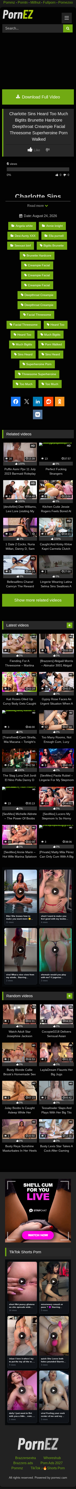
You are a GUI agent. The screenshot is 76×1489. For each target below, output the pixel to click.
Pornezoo (65, 2)
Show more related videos (38, 600)
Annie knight (54, 225)
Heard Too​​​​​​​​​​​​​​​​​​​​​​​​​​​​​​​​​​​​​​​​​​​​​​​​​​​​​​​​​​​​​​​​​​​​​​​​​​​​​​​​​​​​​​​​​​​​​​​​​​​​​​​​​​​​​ (24, 334)
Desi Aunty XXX (25, 235)
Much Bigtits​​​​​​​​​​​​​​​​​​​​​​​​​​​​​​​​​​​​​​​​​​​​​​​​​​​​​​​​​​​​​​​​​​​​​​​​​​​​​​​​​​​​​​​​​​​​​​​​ (24, 344)
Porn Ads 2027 (52, 1463)
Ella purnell (56, 235)
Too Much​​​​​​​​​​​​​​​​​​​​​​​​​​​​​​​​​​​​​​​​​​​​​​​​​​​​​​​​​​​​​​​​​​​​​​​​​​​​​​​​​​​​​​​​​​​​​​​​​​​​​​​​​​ (26, 384)
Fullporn (49, 2)
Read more (36, 206)
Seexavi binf (23, 245)
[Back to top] (63, 1476)
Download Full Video (40, 97)
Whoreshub (52, 1458)
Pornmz (9, 2)
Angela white (24, 225)
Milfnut (35, 2)
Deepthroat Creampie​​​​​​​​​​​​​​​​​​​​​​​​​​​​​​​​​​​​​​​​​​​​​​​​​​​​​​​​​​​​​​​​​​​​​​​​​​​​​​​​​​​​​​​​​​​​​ (38, 305)
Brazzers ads (23, 1463)
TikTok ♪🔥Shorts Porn (48, 1468)
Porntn (23, 2)
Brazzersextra (25, 1458)
